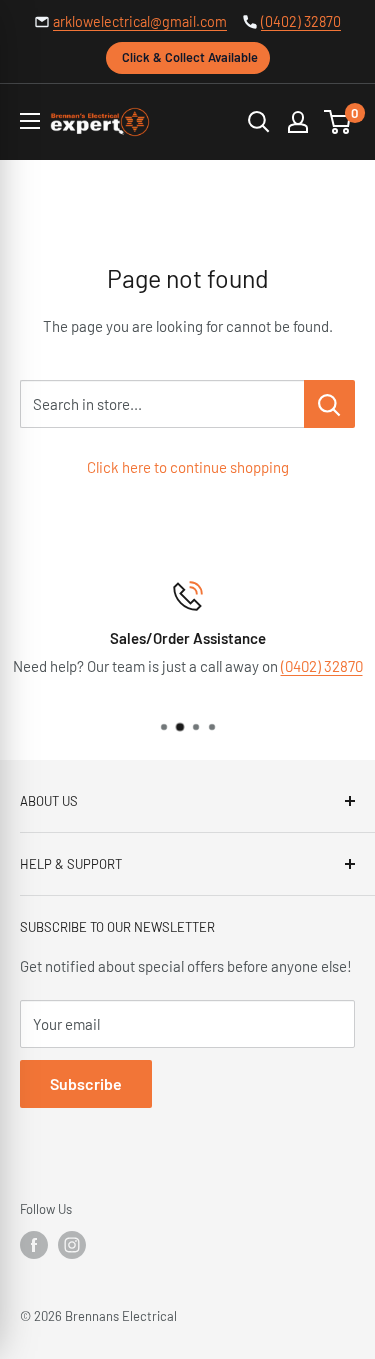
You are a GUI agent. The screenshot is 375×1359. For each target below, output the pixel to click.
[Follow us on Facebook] (34, 1245)
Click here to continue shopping (188, 467)
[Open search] (259, 122)
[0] (338, 122)
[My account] (298, 122)
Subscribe (86, 1083)
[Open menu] (30, 121)
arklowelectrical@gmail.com (140, 21)
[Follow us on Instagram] (72, 1245)
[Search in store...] (329, 404)
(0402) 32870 (301, 21)
